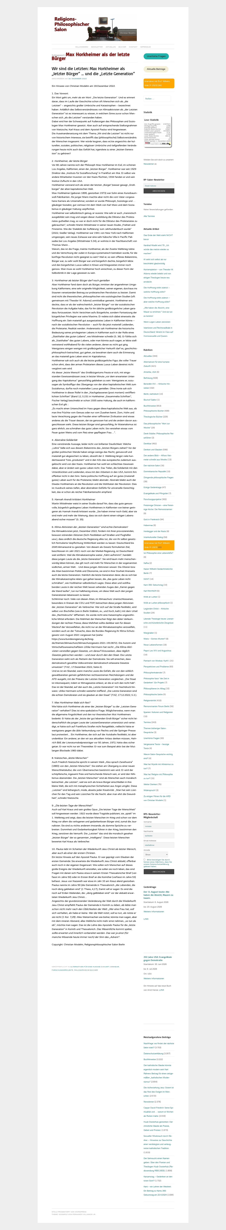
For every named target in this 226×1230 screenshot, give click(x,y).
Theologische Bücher (153, 417)
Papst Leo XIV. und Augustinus (157, 651)
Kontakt (133, 47)
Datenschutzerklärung (153, 1053)
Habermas (148, 525)
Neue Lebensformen (153, 645)
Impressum (145, 47)
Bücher (122, 47)
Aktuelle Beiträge (156, 69)
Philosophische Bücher (86, 970)
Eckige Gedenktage (153, 487)
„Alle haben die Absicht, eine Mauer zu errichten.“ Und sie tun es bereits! (158, 312)
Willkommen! (81, 47)
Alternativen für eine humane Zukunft (89, 967)
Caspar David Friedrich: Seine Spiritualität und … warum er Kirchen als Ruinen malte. (159, 1112)
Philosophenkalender (153, 672)
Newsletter (97, 47)
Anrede (147, 850)
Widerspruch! (149, 790)
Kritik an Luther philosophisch (157, 603)
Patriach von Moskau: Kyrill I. (156, 661)
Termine (147, 722)
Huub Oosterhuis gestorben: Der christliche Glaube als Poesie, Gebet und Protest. (158, 1126)
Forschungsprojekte (62, 970)
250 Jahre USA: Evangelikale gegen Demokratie (158, 958)
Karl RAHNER (150, 591)
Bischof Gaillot (150, 400)
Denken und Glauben (153, 449)
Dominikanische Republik (155, 471)
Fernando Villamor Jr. (84, 1214)
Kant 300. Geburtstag (153, 585)
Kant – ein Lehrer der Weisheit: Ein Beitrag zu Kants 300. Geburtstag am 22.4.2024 (157, 1190)
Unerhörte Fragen (156, 56)
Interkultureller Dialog (153, 537)
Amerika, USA (150, 372)
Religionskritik (150, 700)
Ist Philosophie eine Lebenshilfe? (158, 553)
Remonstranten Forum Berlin (156, 706)
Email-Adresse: (150, 841)
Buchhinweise (150, 406)
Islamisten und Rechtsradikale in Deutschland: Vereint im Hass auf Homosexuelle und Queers (158, 332)
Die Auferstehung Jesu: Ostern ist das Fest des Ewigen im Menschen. (159, 1091)
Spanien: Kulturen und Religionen (158, 712)
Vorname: (148, 822)
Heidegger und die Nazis (155, 531)
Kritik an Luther (150, 597)
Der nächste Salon (152, 465)
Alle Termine (149, 216)
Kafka (146, 563)
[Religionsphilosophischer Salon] (94, 40)
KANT (146, 579)
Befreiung (148, 378)
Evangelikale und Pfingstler (156, 493)
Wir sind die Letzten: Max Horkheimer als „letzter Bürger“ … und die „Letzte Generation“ (93, 71)
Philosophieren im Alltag (154, 688)
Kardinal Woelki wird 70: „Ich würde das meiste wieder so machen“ (156, 249)
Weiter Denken (150, 784)
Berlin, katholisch (151, 394)
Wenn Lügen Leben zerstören (157, 322)
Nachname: (148, 831)
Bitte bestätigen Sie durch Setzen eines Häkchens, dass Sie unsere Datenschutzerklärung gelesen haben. (158, 863)
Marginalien (149, 633)
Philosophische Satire (153, 694)
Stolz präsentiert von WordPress (69, 1212)
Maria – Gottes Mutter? (154, 639)
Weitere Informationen (154, 911)
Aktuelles (111, 47)
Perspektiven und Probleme (156, 666)
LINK (146, 919)
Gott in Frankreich (152, 519)
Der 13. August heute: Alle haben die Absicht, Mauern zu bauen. (158, 894)
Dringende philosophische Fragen (158, 477)
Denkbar (114, 967)
